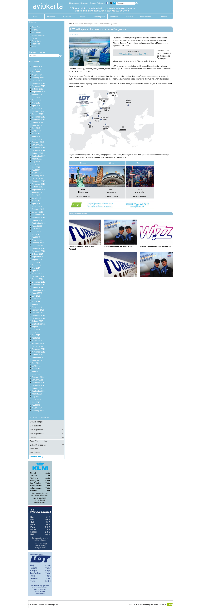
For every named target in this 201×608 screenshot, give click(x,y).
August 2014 (37, 260)
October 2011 (37, 355)
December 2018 (38, 117)
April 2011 (36, 371)
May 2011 (36, 369)
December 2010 (38, 383)
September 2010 (38, 391)
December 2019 (38, 83)
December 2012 (38, 316)
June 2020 (36, 69)
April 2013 (36, 304)
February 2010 (38, 411)
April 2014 (36, 271)
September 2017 (38, 156)
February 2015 (38, 243)
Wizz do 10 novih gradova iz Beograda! (156, 246)
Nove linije (36, 41)
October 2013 (37, 288)
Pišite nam (100, 3)
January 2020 (37, 81)
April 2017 (36, 170)
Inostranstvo (145, 17)
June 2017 (36, 164)
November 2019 (38, 86)
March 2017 (37, 173)
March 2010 (37, 408)
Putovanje (67, 17)
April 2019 (36, 106)
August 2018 (37, 125)
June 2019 (36, 100)
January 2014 (37, 279)
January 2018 (37, 145)
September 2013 (38, 290)
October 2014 (37, 254)
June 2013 (36, 299)
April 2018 (36, 136)
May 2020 (36, 72)
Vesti (35, 17)
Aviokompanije (98, 17)
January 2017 (37, 178)
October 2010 (37, 388)
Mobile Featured (38, 35)
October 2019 (37, 89)
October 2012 (37, 321)
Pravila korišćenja (46, 604)
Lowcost (163, 17)
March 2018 (37, 139)
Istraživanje (36, 33)
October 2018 (37, 122)
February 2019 (38, 111)
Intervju (35, 30)
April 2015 (36, 237)
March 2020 (37, 75)
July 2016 (36, 195)
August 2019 (37, 95)
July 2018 (36, 128)
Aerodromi (114, 17)
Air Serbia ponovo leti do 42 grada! (118, 246)
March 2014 (37, 274)
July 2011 (36, 363)
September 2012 (38, 324)
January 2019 (37, 114)
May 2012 (36, 335)
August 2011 (37, 360)
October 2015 (37, 220)
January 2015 (37, 246)
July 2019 (36, 97)
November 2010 (38, 385)
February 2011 (38, 377)
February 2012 (38, 344)
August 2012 (37, 327)
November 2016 (38, 184)
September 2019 (38, 92)
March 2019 (37, 108)
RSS (56, 604)
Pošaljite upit (35, 457)
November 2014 (38, 251)
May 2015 (36, 234)
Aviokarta (51, 17)
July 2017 (36, 162)
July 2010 (36, 397)
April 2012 (36, 338)
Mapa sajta (32, 604)
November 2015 (38, 218)
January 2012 (37, 346)
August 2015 (37, 226)
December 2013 (38, 282)
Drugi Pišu (36, 27)
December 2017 (38, 148)
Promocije (36, 44)
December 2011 (38, 349)
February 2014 (38, 276)
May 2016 (36, 201)
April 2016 (36, 204)
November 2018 (38, 120)
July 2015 (36, 229)
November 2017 (38, 150)
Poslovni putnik (129, 17)
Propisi (82, 17)
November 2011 (38, 352)
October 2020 (37, 67)
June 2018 (36, 131)
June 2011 (36, 366)
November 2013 (38, 285)
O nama (92, 3)
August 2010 (37, 394)
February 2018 (38, 142)
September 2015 (38, 223)
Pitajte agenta (74, 3)
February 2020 (38, 78)
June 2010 (36, 399)
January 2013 (37, 313)
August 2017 (37, 159)
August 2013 (37, 293)
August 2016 (37, 192)
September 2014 (38, 257)
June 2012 (36, 332)
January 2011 (37, 380)
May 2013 (36, 302)
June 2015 (36, 232)
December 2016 (38, 181)
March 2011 (36, 374)
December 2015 (38, 215)
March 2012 (37, 341)
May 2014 (36, 268)
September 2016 (38, 190)
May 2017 (36, 167)
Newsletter (84, 3)
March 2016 (37, 206)
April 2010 (36, 405)
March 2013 (37, 307)
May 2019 (36, 103)
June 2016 (36, 198)
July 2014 (36, 262)
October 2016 (37, 187)
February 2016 (38, 209)
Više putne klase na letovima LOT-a (133, 54)
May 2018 (36, 134)
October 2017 (37, 153)
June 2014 (36, 265)
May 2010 (36, 402)
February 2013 (38, 310)
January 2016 (37, 212)
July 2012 (36, 330)
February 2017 (38, 176)
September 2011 (38, 357)
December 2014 (38, 248)
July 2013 (36, 296)
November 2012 (38, 318)
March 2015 (37, 240)
